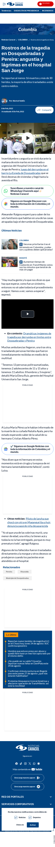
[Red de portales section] (50, 796)
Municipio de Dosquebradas (17, 578)
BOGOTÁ (23, 258)
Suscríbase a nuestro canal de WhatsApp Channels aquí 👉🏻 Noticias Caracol (27, 191)
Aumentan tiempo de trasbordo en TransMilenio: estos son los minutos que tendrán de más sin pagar (36, 265)
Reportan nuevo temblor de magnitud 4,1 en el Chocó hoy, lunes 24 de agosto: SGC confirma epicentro (28, 643)
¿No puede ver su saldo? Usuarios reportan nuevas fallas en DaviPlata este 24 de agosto (28, 663)
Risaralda (25, 572)
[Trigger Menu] (4, 4)
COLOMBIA (23, 40)
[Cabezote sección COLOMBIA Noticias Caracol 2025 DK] (27, 29)
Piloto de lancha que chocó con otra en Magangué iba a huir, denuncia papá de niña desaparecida (29, 522)
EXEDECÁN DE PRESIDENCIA (26, 11)
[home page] (27, 747)
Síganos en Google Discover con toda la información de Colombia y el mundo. (30, 204)
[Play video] (27, 138)
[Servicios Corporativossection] (50, 804)
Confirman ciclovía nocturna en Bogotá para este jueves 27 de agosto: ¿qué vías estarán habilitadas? (28, 673)
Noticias (22, 817)
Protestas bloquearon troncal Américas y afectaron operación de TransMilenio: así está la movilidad (28, 683)
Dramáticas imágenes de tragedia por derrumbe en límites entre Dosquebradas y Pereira (29, 337)
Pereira (9, 572)
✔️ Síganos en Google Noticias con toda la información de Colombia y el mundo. (30, 449)
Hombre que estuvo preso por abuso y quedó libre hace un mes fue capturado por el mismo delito (29, 653)
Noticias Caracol (8, 40)
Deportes (37, 817)
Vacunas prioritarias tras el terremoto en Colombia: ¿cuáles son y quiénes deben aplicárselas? (36, 247)
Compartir (44, 110)
